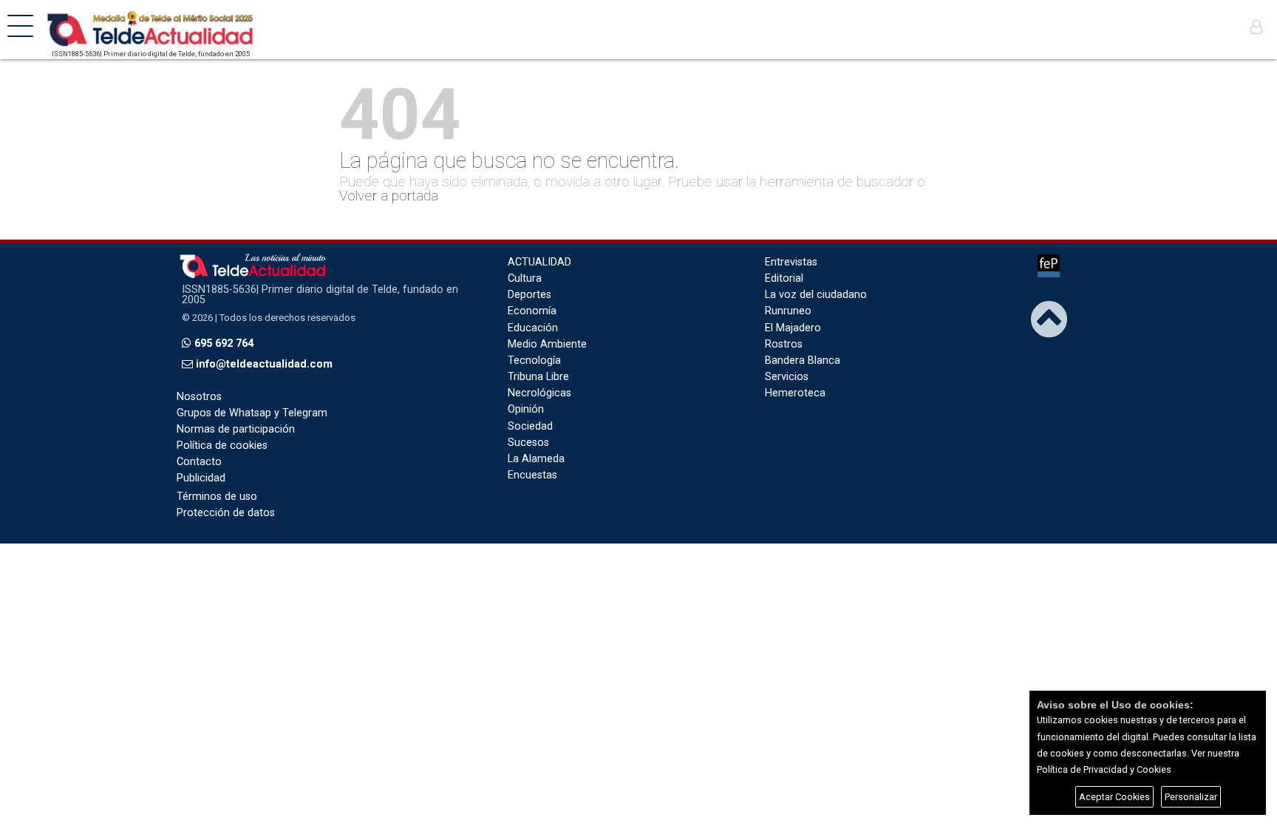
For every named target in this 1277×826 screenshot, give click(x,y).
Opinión (526, 409)
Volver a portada (388, 195)
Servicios (786, 376)
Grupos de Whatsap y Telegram (252, 413)
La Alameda (536, 459)
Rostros (784, 344)
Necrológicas (539, 393)
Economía (532, 311)
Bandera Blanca (802, 360)
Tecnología (534, 360)
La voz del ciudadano (816, 294)
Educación (533, 328)
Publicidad (201, 478)
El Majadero (793, 328)
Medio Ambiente (547, 344)
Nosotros (199, 396)
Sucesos (528, 442)
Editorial (784, 278)
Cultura (525, 278)
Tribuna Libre (538, 376)
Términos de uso (217, 496)
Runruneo (788, 311)
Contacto (199, 462)
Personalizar (1191, 796)
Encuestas (532, 475)
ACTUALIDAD (539, 262)
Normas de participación (236, 429)
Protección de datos (226, 513)
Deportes (529, 294)
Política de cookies (222, 445)
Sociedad (530, 426)
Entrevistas (791, 262)
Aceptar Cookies (1114, 796)
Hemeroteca (795, 393)
